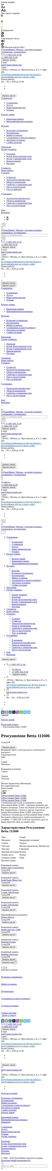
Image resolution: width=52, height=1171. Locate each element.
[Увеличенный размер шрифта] (3, 11)
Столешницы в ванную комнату (21, 138)
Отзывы (10, 110)
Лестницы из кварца (15, 140)
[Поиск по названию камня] (3, 238)
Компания (5, 1122)
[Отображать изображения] (2, 33)
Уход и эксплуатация (15, 187)
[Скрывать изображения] (2, 36)
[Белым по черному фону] (2, 19)
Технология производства (18, 180)
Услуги (9, 105)
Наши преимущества (15, 107)
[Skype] (25, 712)
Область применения (16, 182)
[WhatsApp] (21, 712)
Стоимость (6, 168)
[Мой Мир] (10, 712)
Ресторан (10, 163)
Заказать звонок (8, 60)
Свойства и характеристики (19, 184)
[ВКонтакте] (7, 217)
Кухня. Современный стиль (19, 159)
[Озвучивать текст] (2, 41)
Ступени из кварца (9, 1006)
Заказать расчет (8, 96)
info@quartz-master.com (11, 65)
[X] (13, 712)
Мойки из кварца (14, 135)
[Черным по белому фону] (2, 16)
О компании (6, 98)
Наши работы (7, 170)
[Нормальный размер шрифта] (3, 7)
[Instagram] (7, 219)
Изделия (5, 126)
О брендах (11, 177)
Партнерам (6, 147)
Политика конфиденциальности (15, 1160)
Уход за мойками (14, 189)
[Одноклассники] (6, 712)
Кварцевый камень (15, 119)
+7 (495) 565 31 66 (13, 55)
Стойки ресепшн (14, 142)
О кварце (5, 173)
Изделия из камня (9, 1093)
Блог (3, 210)
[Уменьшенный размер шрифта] (2, 4)
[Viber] (17, 712)
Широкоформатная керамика (19, 121)
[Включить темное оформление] (3, 532)
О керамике (6, 194)
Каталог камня (7, 114)
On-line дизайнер (8, 149)
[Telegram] (28, 712)
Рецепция (10, 154)
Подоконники (12, 133)
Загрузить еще (8, 962)
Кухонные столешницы (17, 130)
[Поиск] (3, 225)
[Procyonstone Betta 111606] (13, 795)
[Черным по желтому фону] (2, 25)
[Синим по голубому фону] (2, 22)
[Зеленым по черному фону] (2, 28)
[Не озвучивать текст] (2, 45)
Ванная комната (13, 161)
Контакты (5, 212)
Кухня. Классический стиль (19, 156)
